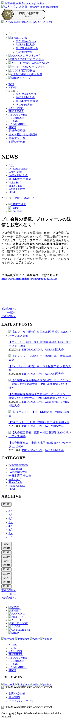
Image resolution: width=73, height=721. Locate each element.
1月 (11, 537)
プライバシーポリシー (23, 700)
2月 (11, 533)
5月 (11, 522)
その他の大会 (24, 51)
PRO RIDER (16, 111)
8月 (11, 511)
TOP (11, 84)
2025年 (6, 544)
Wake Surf (14, 182)
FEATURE (15, 192)
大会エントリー (18, 138)
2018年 (6, 573)
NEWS (13, 87)
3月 (11, 529)
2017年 (6, 578)
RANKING (15, 651)
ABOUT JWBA (18, 114)
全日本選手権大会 (27, 48)
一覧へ (11, 312)
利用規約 (14, 697)
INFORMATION (18, 168)
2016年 (6, 582)
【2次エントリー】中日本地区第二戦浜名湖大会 (39, 422)
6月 (11, 518)
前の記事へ (8, 308)
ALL (11, 165)
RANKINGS (16, 108)
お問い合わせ (17, 141)
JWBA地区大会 (25, 44)
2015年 (6, 586)
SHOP (12, 127)
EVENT (13, 648)
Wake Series (15, 171)
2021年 (6, 561)
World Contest (17, 188)
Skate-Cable (15, 185)
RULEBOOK (16, 117)
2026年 (6, 504)
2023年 (6, 552)
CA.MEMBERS (18, 124)
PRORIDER (16, 654)
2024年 (6, 548)
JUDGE (13, 120)
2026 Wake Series (26, 41)
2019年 (6, 569)
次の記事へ (8, 316)
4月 (11, 525)
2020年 (6, 565)
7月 (11, 514)
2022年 (6, 556)
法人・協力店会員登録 (23, 134)
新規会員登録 (17, 130)
